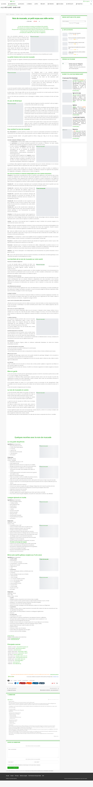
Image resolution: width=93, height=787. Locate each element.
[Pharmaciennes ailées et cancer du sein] (65, 44)
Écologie (22, 3)
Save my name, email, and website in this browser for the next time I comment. (24, 765)
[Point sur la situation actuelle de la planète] (65, 39)
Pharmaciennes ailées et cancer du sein (76, 42)
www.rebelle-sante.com (20, 659)
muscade (15, 680)
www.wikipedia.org (17, 663)
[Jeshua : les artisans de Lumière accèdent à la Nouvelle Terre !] (65, 53)
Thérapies (51, 3)
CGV (43, 775)
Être (37, 3)
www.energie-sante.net (54, 674)
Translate (77, 23)
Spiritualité (70, 3)
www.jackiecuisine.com (15, 639)
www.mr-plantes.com (18, 654)
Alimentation (12, 3)
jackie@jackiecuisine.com (15, 638)
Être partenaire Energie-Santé (35, 775)
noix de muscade (31, 680)
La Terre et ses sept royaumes (74, 33)
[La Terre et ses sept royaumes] (65, 34)
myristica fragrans (25, 680)
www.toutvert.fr (16, 662)
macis (11, 680)
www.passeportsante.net (21, 657)
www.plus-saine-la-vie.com (21, 656)
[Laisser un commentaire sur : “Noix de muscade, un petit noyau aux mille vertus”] (39, 21)
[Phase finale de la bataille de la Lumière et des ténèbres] (65, 48)
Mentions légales (23, 775)
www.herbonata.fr (17, 649)
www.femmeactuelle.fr (20, 648)
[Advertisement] (32, 425)
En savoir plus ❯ (76, 90)
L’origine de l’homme (11, 690)
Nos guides (60, 3)
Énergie (30, 3)
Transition (79, 3)
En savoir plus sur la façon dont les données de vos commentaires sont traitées (39, 770)
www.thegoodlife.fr (19, 660)
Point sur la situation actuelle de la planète (76, 37)
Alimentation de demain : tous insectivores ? (49, 690)
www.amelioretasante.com (22, 646)
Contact (13, 1)
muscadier (19, 680)
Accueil (4, 3)
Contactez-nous (55, 676)
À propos (17, 775)
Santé (43, 3)
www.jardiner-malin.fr (22, 651)
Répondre (56, 736)
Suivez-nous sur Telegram (76, 64)
